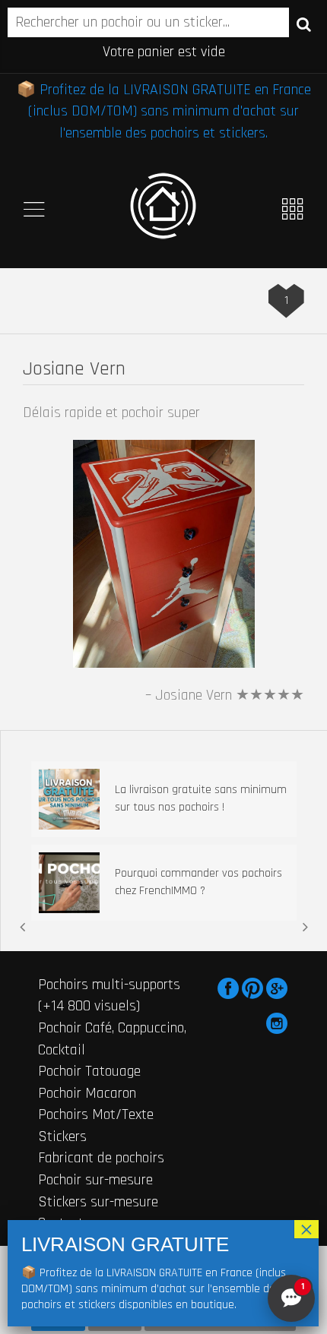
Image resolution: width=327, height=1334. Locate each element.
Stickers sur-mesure (98, 1202)
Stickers (62, 1136)
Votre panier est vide (164, 52)
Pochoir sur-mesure (95, 1180)
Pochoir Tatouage (89, 1071)
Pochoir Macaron (87, 1093)
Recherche (304, 23)
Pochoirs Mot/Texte (96, 1114)
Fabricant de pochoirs (101, 1158)
